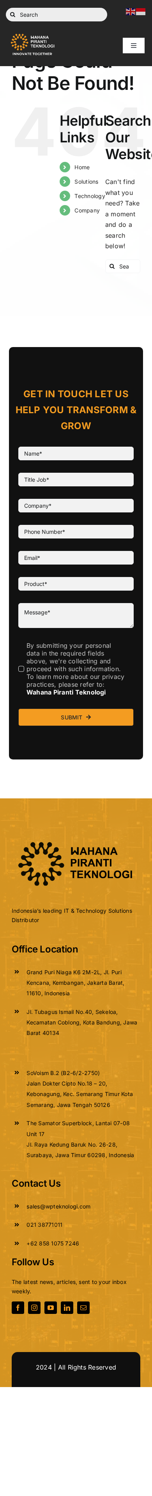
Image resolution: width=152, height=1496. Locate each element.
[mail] (83, 1307)
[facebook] (18, 1307)
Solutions (86, 181)
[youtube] (50, 1307)
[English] (131, 11)
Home (82, 167)
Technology (89, 196)
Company (87, 210)
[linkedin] (67, 1307)
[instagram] (34, 1307)
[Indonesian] (141, 11)
